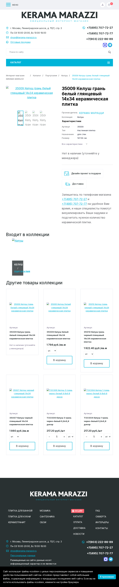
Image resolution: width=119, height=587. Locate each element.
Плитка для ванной (20, 510)
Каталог (15, 62)
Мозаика (45, 510)
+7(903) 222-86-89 (99, 39)
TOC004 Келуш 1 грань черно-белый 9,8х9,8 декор (96, 421)
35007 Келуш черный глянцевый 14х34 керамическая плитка (21, 421)
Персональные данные (22, 555)
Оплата (77, 522)
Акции (78, 510)
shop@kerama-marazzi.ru (23, 37)
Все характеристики (72, 144)
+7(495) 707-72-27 (100, 27)
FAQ (98, 510)
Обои (43, 522)
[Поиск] (109, 52)
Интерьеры (102, 522)
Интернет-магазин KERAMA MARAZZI (15, 77)
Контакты (102, 528)
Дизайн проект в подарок (86, 173)
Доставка (78, 183)
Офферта (101, 516)
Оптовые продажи (20, 42)
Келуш (64, 75)
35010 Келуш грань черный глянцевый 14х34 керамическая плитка (95, 337)
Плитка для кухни (19, 516)
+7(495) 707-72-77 (100, 33)
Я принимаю (107, 576)
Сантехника (47, 516)
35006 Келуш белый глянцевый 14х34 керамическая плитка (58, 335)
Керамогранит (17, 522)
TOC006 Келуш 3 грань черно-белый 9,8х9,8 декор (59, 421)
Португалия (51, 75)
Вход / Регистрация (103, 4)
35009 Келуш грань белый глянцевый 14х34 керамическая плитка (22, 335)
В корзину (59, 360)
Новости (78, 534)
